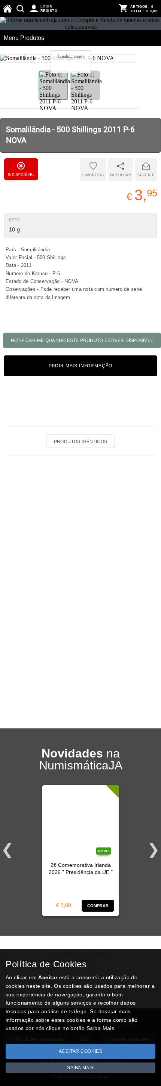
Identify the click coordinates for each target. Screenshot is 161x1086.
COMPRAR (98, 905)
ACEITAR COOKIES (81, 1051)
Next (153, 849)
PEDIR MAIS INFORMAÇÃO (81, 365)
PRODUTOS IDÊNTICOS (80, 441)
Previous (7, 849)
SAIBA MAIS (80, 1067)
